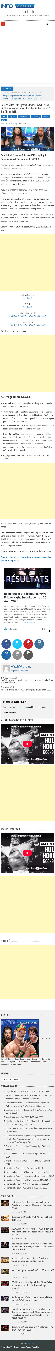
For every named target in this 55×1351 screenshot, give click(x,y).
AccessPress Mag (32, 1347)
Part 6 (37, 316)
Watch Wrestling (8, 123)
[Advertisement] (27, 54)
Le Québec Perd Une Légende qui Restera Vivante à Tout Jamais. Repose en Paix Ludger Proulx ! (32, 1204)
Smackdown (24, 116)
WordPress (14, 1347)
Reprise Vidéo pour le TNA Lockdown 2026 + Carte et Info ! (28, 1172)
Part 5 (32, 316)
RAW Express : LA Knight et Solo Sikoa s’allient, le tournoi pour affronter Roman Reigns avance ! (33, 1285)
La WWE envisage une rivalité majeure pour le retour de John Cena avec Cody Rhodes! (27, 681)
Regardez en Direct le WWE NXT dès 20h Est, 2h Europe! (27, 1091)
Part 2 (29, 298)
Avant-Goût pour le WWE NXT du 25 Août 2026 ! (25, 1117)
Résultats (15, 93)
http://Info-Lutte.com (19, 670)
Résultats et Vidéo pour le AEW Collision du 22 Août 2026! (28, 1180)
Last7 (43, 316)
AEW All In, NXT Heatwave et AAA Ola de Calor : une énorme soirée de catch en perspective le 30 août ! (33, 1231)
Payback (13, 116)
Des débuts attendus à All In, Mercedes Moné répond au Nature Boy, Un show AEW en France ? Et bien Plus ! (33, 1246)
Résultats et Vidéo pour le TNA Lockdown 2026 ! (24, 1168)
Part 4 (27, 316)
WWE (4, 120)
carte (24, 93)
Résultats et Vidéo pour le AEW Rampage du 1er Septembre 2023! (26, 690)
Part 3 (21, 316)
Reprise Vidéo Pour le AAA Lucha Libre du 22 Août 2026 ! (28, 1184)
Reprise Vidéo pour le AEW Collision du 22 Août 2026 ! (27, 1187)
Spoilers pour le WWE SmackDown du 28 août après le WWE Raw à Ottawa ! (32, 1298)
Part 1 (25, 298)
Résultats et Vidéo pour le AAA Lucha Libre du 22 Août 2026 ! (30, 1176)
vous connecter (19, 707)
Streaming (36, 116)
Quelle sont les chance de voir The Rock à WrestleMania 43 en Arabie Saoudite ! (30, 1260)
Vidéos (46, 116)
